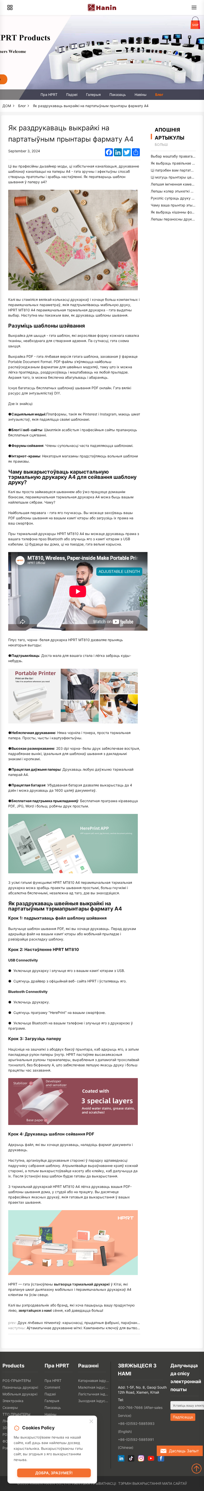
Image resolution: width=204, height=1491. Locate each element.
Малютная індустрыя (93, 1387)
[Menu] (194, 7)
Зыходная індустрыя (93, 1401)
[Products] (10, 7)
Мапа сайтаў (174, 1483)
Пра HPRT (49, 94)
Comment (52, 1387)
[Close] (91, 1421)
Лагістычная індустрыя (93, 1394)
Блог (159, 94)
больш (161, 144)
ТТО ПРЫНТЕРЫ (16, 1414)
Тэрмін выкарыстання (139, 1483)
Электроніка (12, 1401)
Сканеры (10, 1407)
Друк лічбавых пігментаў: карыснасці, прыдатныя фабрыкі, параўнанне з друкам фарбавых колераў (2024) (111, 1322)
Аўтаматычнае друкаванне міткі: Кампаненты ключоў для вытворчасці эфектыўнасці (100, 1328)
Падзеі (71, 94)
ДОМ (6, 106)
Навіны (141, 94)
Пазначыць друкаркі (20, 1387)
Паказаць (117, 94)
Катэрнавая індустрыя (93, 1380)
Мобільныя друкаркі (19, 1394)
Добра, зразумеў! (54, 1473)
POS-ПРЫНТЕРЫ (16, 1380)
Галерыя (93, 94)
